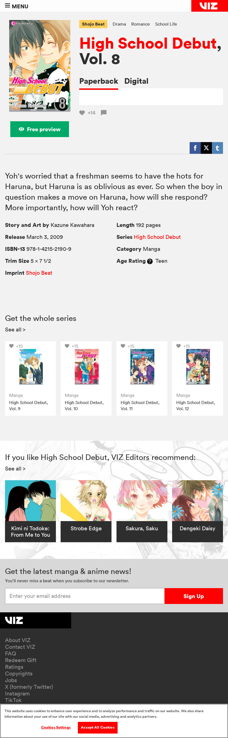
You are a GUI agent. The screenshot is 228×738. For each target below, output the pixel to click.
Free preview (44, 129)
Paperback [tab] (98, 81)
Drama (119, 23)
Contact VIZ (20, 646)
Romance (140, 23)
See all (15, 329)
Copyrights (19, 673)
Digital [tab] (136, 81)
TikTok (13, 700)
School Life (166, 23)
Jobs (11, 680)
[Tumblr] (217, 148)
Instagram (17, 693)
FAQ (10, 653)
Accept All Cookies (97, 727)
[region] (114, 721)
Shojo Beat (93, 24)
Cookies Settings (56, 727)
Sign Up (194, 596)
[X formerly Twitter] (206, 148)
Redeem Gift (20, 660)
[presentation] (30, 366)
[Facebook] (195, 148)
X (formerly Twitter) (29, 686)
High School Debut (148, 43)
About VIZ (18, 640)
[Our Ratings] (150, 260)
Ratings (14, 666)
